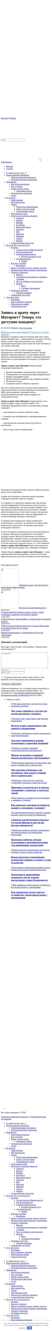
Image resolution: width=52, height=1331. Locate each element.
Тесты (13, 195)
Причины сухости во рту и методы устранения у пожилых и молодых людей (30, 790)
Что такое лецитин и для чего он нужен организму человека (29, 712)
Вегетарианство (18, 202)
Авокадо (20, 218)
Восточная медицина (20, 184)
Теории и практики (19, 272)
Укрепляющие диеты (25, 211)
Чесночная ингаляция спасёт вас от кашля (25, 627)
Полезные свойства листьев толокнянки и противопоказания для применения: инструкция (29, 842)
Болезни (14, 247)
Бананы (19, 220)
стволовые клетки (24, 191)
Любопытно (11, 182)
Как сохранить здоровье (21, 302)
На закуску (11, 198)
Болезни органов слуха (31, 257)
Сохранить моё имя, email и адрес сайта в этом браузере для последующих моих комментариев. (22, 678)
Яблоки (19, 241)
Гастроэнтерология (24, 252)
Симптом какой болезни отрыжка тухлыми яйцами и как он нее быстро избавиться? (30, 822)
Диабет (24, 261)
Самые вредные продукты (22, 243)
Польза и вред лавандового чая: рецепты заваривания (29, 727)
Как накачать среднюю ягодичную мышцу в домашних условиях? (30, 806)
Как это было (17, 186)
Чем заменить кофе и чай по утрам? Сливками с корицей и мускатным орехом (22, 613)
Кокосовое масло (23, 227)
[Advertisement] (26, 460)
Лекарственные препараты (17, 175)
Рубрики (12, 118)
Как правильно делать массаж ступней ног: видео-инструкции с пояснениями (29, 895)
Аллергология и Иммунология (29, 250)
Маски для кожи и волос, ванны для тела (28, 268)
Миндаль (20, 234)
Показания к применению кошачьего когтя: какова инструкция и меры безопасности (29, 877)
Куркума (20, 229)
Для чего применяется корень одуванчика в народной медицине (29, 742)
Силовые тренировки (30, 288)
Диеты (14, 204)
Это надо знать (12, 297)
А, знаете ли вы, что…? (16, 173)
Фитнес (19, 284)
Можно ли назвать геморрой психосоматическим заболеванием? (30, 756)
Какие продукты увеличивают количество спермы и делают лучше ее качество (31, 860)
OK (29, 1328)
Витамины (20, 266)
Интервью (15, 300)
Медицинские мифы (20, 304)
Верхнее (4, 118)
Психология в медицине (21, 193)
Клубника (20, 225)
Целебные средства (19, 290)
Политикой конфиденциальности (28, 693)
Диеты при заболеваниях (27, 207)
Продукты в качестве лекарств (24, 216)
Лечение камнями (24, 293)
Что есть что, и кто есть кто (18, 245)
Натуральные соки (19, 214)
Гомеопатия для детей (20, 295)
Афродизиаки (17, 200)
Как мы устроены (18, 263)
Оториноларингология (26, 254)
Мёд (18, 232)
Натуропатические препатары (24, 180)
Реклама (9, 166)
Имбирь (19, 223)
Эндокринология (23, 259)
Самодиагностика (19, 306)
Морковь (20, 236)
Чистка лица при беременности (32, 608)
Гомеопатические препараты (23, 177)
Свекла (19, 238)
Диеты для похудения (25, 209)
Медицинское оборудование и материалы (29, 270)
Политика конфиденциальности (15, 1117)
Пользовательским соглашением (15, 695)
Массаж (19, 275)
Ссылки (9, 169)
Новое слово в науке (20, 189)
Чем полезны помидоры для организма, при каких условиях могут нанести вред (28, 773)
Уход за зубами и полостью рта (29, 281)
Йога (23, 286)
